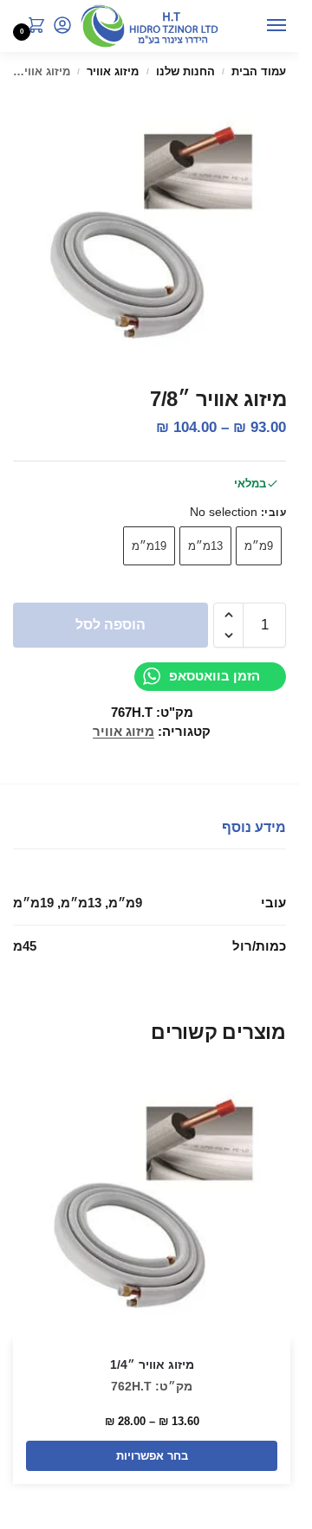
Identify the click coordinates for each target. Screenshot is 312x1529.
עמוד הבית (258, 71)
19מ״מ (149, 545)
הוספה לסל (110, 624)
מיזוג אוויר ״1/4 (152, 1364)
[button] (33, 27)
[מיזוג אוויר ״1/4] (151, 1202)
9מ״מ (258, 545)
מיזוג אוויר (113, 71)
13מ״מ (205, 545)
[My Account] (62, 26)
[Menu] (260, 26)
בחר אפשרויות (152, 1455)
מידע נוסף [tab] (254, 827)
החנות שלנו (185, 71)
